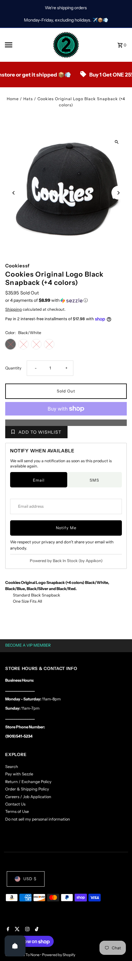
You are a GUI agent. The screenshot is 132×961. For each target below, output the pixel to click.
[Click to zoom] (117, 142)
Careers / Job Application (28, 796)
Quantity (13, 368)
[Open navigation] (26, 45)
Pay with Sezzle (19, 774)
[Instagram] (26, 930)
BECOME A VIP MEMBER (28, 645)
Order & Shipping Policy (27, 789)
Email (39, 480)
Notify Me (66, 528)
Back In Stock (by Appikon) (78, 560)
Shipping (13, 309)
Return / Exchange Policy (28, 781)
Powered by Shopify (58, 954)
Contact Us (15, 804)
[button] (65, 300)
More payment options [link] (66, 422)
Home (13, 98)
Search (11, 766)
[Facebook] (7, 930)
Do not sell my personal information (37, 819)
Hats (28, 98)
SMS (94, 480)
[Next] (118, 193)
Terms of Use (17, 811)
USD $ (30, 878)
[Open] (15, 945)
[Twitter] (16, 930)
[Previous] (14, 193)
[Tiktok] (35, 930)
